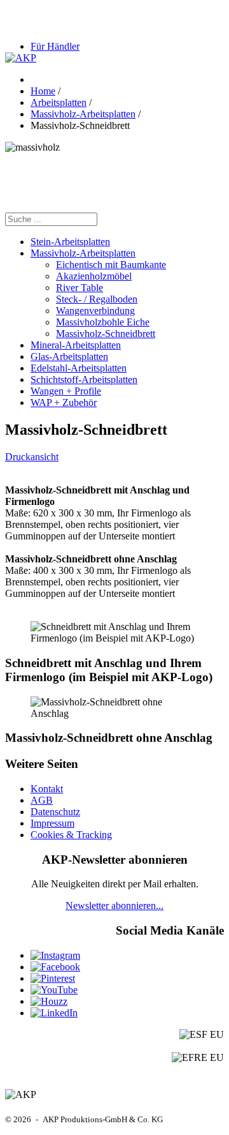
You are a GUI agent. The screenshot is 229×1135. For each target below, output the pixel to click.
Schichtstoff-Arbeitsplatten (84, 379)
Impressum (52, 823)
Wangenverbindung (95, 310)
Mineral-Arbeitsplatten (76, 345)
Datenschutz (55, 811)
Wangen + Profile (66, 391)
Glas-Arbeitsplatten (69, 356)
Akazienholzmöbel (94, 276)
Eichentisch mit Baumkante (111, 264)
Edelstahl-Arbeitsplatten (79, 368)
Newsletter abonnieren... (114, 905)
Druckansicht (32, 456)
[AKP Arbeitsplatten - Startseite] (20, 57)
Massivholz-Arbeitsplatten (83, 253)
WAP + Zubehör (64, 402)
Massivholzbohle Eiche (102, 322)
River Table (79, 287)
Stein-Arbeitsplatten (70, 241)
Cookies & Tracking (71, 834)
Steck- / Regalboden (96, 299)
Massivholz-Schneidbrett (105, 333)
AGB (42, 800)
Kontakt (47, 788)
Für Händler (55, 46)
